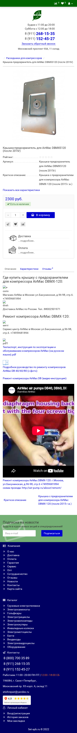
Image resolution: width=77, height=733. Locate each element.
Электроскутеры (17, 624)
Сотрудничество (17, 573)
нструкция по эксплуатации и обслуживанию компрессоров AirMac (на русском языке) (33, 351)
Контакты (13, 585)
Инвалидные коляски (20, 628)
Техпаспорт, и (11, 347)
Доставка (13, 555)
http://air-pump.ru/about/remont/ (41, 487)
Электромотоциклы (19, 631)
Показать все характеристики (21, 190)
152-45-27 (40, 39)
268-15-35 (40, 33)
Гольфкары (14, 613)
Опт (9, 570)
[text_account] (70, 3)
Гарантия (13, 562)
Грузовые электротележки (23, 605)
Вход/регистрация (18, 713)
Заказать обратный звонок (39, 43)
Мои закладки (16, 720)
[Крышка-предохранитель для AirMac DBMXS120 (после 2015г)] (38, 106)
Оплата (11, 558)
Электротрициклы (18, 616)
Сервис (11, 566)
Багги (10, 635)
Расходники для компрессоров (24, 58)
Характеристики (29, 268)
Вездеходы (14, 639)
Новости (12, 581)
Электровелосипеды (20, 620)
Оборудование (16, 646)
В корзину (43, 215)
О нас (10, 551)
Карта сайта (14, 588)
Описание (10, 268)
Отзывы (47, 268)
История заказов (17, 717)
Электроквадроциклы (21, 643)
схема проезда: (12, 487)
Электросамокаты (18, 609)
